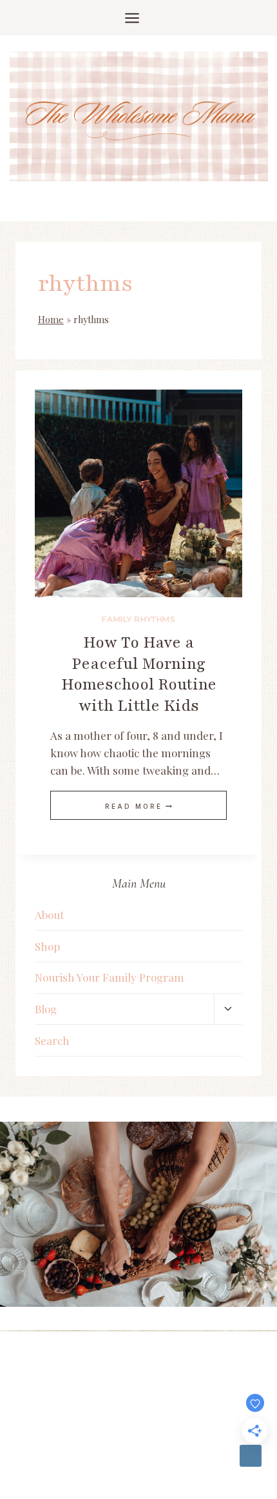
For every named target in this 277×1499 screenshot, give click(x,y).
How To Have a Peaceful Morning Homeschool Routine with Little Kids (138, 673)
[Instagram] (251, 1456)
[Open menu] (138, 18)
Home (51, 319)
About (49, 915)
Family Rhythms (138, 619)
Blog (46, 1009)
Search (52, 1040)
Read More (138, 806)
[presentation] (138, 493)
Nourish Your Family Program (109, 977)
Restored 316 (211, 1375)
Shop (47, 946)
